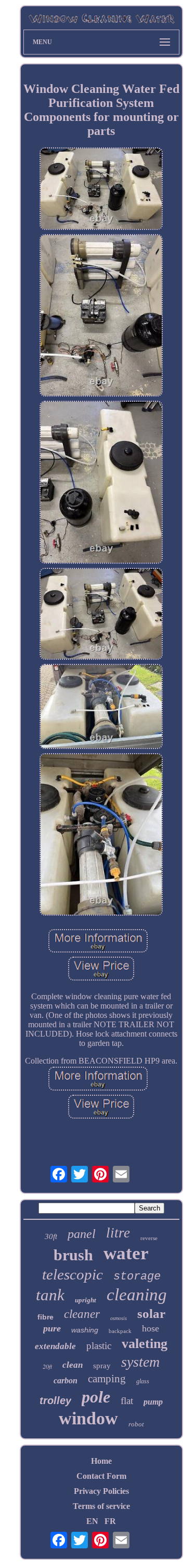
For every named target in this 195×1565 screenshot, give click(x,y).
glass (142, 1381)
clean (72, 1365)
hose (150, 1328)
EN (92, 1521)
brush (73, 1254)
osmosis (118, 1318)
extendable (55, 1346)
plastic (98, 1345)
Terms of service (101, 1506)
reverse (149, 1238)
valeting (144, 1343)
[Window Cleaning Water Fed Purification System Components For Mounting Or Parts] (101, 189)
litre (118, 1233)
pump (153, 1401)
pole (96, 1396)
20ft (47, 1366)
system (140, 1362)
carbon (65, 1380)
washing (84, 1330)
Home (101, 1461)
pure (52, 1328)
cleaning (137, 1294)
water (126, 1253)
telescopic (72, 1274)
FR (110, 1521)
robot (136, 1424)
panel (82, 1234)
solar (151, 1314)
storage (137, 1276)
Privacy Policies (101, 1491)
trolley (55, 1400)
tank (50, 1295)
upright (85, 1300)
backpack (120, 1331)
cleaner (82, 1314)
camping (107, 1378)
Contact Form (101, 1476)
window (88, 1418)
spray (102, 1366)
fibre (45, 1317)
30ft (51, 1236)
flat (127, 1400)
